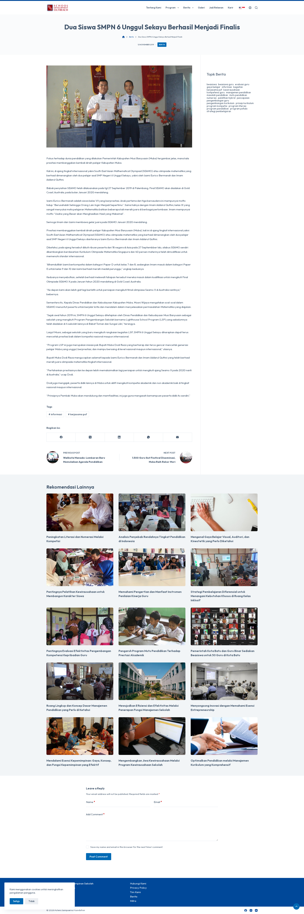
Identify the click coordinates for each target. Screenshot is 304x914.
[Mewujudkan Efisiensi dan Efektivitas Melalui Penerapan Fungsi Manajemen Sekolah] (152, 681)
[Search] (256, 7)
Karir (230, 7)
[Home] (123, 37)
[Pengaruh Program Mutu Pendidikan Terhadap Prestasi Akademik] (152, 626)
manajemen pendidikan (238, 92)
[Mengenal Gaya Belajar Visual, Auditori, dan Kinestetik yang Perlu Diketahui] (224, 512)
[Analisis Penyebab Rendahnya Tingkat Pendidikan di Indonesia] (152, 512)
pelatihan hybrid (226, 98)
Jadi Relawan (216, 7)
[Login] (250, 7)
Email (158, 802)
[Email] (177, 437)
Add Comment (95, 814)
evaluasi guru (242, 84)
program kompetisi (217, 106)
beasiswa (212, 84)
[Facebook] (61, 437)
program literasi (237, 106)
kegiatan (238, 87)
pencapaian (243, 98)
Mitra (133, 901)
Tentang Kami (153, 7)
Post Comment (99, 856)
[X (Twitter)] (90, 437)
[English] (240, 7)
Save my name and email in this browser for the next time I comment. (126, 847)
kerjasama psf (77, 414)
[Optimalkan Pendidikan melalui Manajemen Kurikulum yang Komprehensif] (224, 736)
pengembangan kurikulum (220, 103)
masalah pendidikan (217, 95)
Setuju (16, 901)
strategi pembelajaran (219, 111)
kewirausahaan (231, 90)
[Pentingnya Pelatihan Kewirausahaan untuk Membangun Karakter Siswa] (79, 567)
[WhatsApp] (148, 437)
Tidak (31, 901)
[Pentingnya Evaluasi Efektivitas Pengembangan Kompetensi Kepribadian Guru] (79, 626)
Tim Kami (135, 892)
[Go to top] (296, 906)
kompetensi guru (216, 92)
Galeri (201, 7)
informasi (55, 414)
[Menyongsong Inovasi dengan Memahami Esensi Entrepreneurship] (224, 681)
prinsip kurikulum (245, 103)
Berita (186, 7)
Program (171, 7)
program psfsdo (239, 109)
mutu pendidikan (238, 95)
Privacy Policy (138, 887)
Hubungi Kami (138, 883)
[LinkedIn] (119, 437)
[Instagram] (251, 910)
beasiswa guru (226, 84)
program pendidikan (218, 109)
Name (90, 802)
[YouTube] (256, 910)
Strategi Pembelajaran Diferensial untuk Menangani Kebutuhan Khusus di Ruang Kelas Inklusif (221, 596)
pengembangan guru (218, 100)
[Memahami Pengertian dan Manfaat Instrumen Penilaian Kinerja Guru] (152, 567)
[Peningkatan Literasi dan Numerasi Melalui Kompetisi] (79, 512)
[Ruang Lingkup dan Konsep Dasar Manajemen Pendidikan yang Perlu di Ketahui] (79, 681)
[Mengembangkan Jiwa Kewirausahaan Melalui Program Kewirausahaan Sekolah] (152, 736)
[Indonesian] (243, 7)
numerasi (212, 98)
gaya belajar (213, 87)
